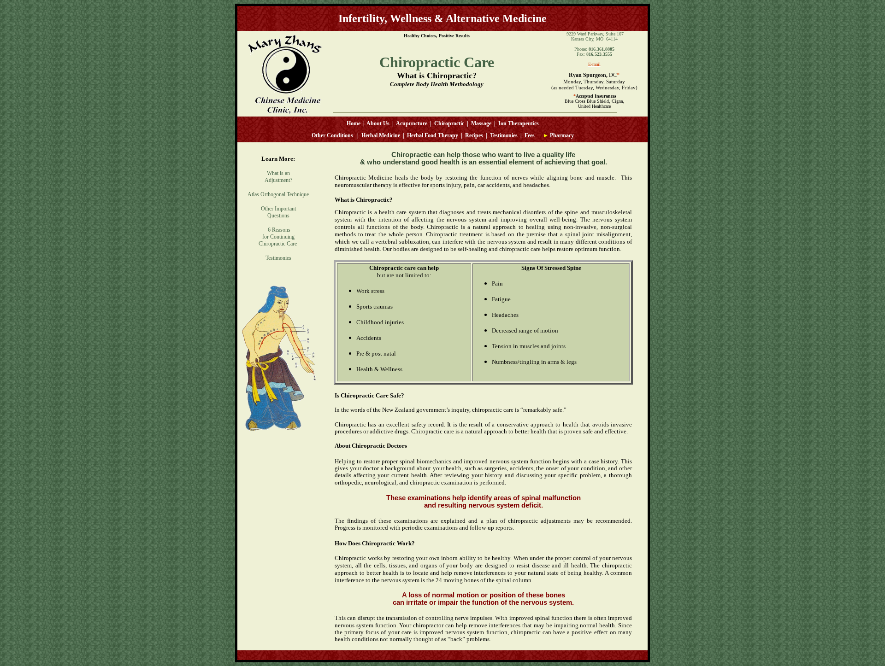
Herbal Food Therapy (432, 135)
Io (500, 123)
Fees (530, 135)
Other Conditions (332, 135)
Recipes (474, 135)
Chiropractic (449, 123)
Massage (481, 123)
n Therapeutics (521, 123)
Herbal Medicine (380, 135)
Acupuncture (411, 123)
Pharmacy (562, 135)
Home (353, 123)
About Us (377, 123)
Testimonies (504, 135)
